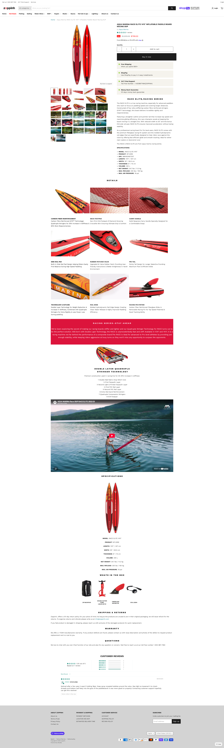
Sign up (176, 721)
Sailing (29, 14)
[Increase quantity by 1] (133, 49)
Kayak (56, 14)
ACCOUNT (105, 716)
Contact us (115, 14)
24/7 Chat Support (23, 2)
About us (105, 14)
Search (53, 739)
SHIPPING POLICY (108, 719)
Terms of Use (55, 719)
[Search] (172, 8)
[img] (65, 679)
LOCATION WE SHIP (83, 719)
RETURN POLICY (107, 721)
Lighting (95, 14)
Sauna (73, 14)
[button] (121, 32)
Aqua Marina (123, 29)
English (150, 733)
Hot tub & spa (83, 14)
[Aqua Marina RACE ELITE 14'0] (54, 91)
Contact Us (54, 724)
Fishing (21, 14)
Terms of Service (61, 739)
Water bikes (39, 14)
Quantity (119, 45)
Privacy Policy (55, 721)
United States (164, 733)
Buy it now (146, 57)
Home (4, 14)
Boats (65, 14)
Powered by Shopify (56, 742)
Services (33, 2)
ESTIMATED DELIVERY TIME (85, 721)
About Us (54, 716)
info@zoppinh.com (102, 619)
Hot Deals (12, 14)
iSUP (49, 14)
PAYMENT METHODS (83, 716)
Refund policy (71, 739)
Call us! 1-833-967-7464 (9, 2)
